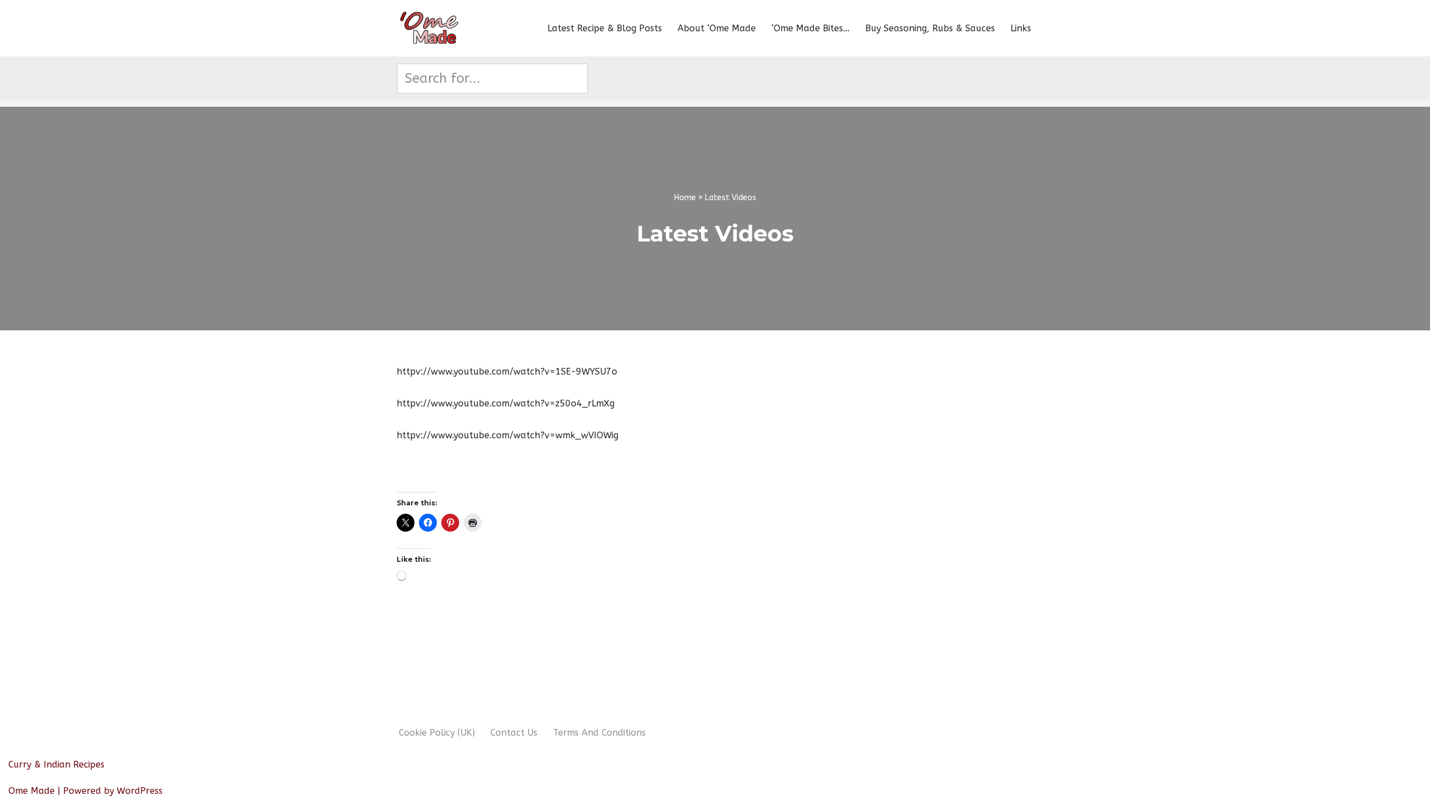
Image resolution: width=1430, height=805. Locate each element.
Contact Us (513, 732)
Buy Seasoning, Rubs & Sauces (930, 28)
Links (1020, 28)
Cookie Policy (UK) (437, 732)
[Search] (575, 78)
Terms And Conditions (599, 732)
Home (685, 197)
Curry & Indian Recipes (56, 764)
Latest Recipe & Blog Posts (604, 28)
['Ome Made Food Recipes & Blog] (430, 28)
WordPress (140, 790)
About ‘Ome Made (717, 28)
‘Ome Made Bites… (810, 28)
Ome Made (31, 790)
